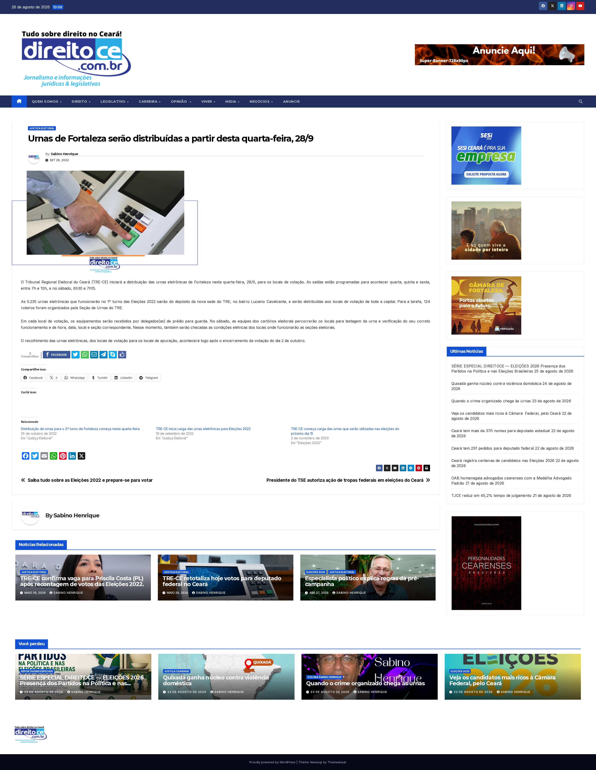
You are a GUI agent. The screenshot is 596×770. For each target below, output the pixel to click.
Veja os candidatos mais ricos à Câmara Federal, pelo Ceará (506, 413)
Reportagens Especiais (37, 671)
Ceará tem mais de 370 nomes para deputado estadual (500, 430)
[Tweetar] (75, 354)
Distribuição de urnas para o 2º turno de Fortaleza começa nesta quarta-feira (80, 429)
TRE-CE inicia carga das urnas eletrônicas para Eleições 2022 (203, 429)
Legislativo (113, 101)
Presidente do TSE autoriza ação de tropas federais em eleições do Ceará (345, 480)
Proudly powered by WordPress (272, 762)
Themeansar (337, 762)
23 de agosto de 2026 (330, 692)
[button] (580, 101)
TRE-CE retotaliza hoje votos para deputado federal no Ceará (222, 581)
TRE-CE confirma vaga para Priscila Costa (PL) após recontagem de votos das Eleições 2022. (82, 581)
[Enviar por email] (94, 354)
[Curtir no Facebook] (122, 354)
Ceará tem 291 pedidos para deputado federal (492, 448)
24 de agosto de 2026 (187, 692)
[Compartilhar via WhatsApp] (85, 354)
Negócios (260, 101)
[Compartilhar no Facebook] (56, 354)
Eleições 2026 (315, 572)
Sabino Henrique (64, 154)
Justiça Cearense (176, 671)
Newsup (316, 762)
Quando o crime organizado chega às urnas (491, 401)
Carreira (149, 101)
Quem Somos (46, 101)
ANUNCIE (291, 101)
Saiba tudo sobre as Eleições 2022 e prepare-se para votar (90, 480)
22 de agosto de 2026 (474, 692)
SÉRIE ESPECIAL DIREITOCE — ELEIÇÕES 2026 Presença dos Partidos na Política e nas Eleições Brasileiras (81, 683)
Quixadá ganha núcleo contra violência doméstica (496, 383)
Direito (80, 101)
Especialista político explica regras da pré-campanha (362, 581)
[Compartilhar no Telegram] (103, 354)
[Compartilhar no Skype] (113, 354)
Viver (207, 101)
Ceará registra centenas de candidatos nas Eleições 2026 (503, 460)
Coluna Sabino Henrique (324, 677)
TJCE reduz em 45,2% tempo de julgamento (491, 495)
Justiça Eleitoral (41, 128)
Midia (231, 101)
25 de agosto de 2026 (44, 692)
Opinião (180, 101)
